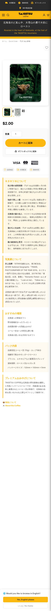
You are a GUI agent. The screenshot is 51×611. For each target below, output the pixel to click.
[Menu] (3, 15)
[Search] (8, 15)
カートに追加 (25, 142)
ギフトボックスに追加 (27, 151)
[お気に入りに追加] (46, 47)
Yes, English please (25, 599)
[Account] (44, 15)
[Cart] (48, 15)
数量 (7, 134)
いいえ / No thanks (25, 606)
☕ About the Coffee (11, 405)
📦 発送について (9, 402)
